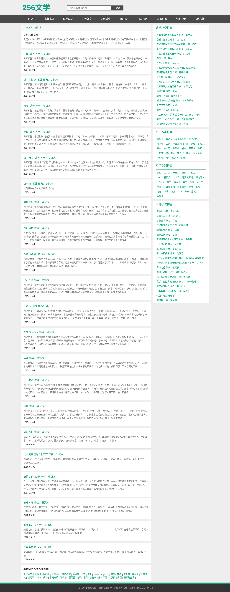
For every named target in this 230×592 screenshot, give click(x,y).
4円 (167, 157)
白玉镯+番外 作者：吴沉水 (38, 183)
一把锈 (160, 153)
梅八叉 (175, 157)
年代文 (176, 172)
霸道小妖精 (180, 139)
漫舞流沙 (55, 574)
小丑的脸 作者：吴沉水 (36, 380)
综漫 (166, 191)
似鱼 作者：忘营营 (165, 295)
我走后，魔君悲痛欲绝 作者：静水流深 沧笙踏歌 (180, 258)
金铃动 (76, 574)
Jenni (38, 577)
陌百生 (192, 148)
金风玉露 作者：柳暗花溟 (168, 216)
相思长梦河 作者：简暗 (167, 230)
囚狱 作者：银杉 (164, 58)
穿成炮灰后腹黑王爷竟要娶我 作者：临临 (176, 44)
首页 (30, 19)
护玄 (159, 148)
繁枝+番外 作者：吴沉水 (37, 131)
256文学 (36, 6)
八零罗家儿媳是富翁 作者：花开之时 (174, 86)
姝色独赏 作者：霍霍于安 (168, 248)
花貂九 (201, 143)
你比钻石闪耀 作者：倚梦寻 (169, 253)
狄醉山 (176, 148)
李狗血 (93, 577)
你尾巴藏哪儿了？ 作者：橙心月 (172, 272)
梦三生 (135, 574)
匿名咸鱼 (170, 153)
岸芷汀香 (102, 577)
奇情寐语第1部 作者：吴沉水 (39, 254)
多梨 (119, 577)
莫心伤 (169, 139)
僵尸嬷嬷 (66, 574)
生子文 (167, 172)
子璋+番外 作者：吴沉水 (37, 53)
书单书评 (49, 19)
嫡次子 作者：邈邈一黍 (167, 110)
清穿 (159, 191)
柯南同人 (200, 177)
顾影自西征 (116, 574)
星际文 (160, 187)
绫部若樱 (193, 139)
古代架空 (87, 19)
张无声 (31, 577)
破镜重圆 (170, 187)
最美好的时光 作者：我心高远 (171, 286)
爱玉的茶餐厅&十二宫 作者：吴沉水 (43, 454)
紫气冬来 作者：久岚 (166, 105)
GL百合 (143, 19)
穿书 (185, 182)
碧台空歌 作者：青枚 (166, 220)
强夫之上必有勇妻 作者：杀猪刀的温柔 (175, 119)
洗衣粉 (160, 143)
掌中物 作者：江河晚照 (167, 211)
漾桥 (62, 577)
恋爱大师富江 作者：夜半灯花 (171, 39)
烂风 (200, 148)
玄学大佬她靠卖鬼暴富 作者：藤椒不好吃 (176, 281)
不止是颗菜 (178, 143)
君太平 (180, 153)
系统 (192, 182)
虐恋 (197, 187)
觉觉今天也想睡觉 (32, 574)
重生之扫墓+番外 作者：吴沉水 (40, 79)
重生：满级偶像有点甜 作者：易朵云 (174, 49)
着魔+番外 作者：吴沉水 (37, 105)
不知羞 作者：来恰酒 (166, 300)
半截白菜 (53, 577)
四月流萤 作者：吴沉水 (36, 228)
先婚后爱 (181, 187)
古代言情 (199, 19)
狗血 (186, 191)
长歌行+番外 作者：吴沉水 (38, 306)
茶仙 (193, 143)
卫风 (168, 143)
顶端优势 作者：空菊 (166, 91)
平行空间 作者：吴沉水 (36, 280)
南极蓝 (160, 139)
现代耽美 (68, 19)
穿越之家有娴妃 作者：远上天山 (172, 124)
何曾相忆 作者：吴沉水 (36, 432)
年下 (180, 191)
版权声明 (133, 588)
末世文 (176, 177)
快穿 (159, 172)
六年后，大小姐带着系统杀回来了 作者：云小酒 (179, 263)
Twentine (98, 574)
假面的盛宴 (129, 577)
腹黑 (191, 187)
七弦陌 (112, 577)
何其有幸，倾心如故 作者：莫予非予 (174, 291)
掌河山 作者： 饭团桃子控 (169, 96)
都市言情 (181, 19)
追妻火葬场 (187, 177)
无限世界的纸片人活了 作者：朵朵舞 (174, 239)
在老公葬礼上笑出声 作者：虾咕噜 (173, 53)
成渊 (45, 577)
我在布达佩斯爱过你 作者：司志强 (173, 277)
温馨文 (160, 196)
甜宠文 (194, 172)
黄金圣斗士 (198, 153)
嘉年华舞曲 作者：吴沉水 (37, 547)
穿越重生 (106, 19)
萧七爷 (126, 574)
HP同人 (160, 182)
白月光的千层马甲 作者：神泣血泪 (173, 82)
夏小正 (167, 148)
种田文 (167, 177)
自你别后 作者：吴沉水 (36, 202)
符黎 (183, 157)
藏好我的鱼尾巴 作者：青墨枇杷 (172, 72)
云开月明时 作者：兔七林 (168, 244)
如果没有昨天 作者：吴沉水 (38, 332)
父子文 (200, 182)
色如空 (46, 574)
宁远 (83, 574)
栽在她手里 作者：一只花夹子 (171, 77)
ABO (159, 177)
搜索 (117, 8)
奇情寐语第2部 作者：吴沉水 (39, 476)
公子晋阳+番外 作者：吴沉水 (39, 157)
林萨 (188, 153)
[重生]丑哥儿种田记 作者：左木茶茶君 (174, 100)
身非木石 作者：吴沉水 (36, 502)
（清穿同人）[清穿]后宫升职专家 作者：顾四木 (179, 114)
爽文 (169, 182)
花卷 (184, 148)
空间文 (185, 172)
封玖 (106, 574)
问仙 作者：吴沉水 (33, 406)
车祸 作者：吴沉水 (33, 358)
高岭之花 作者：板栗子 (167, 267)
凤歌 (89, 574)
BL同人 (124, 19)
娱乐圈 (177, 182)
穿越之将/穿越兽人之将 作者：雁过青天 (175, 67)
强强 (173, 191)
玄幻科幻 (162, 19)
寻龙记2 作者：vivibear (167, 63)
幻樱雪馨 (70, 577)
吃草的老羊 (82, 577)
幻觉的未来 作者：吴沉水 (37, 524)
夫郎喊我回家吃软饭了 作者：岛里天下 (175, 35)
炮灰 (193, 191)
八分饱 (160, 157)
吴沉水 (38, 27)
